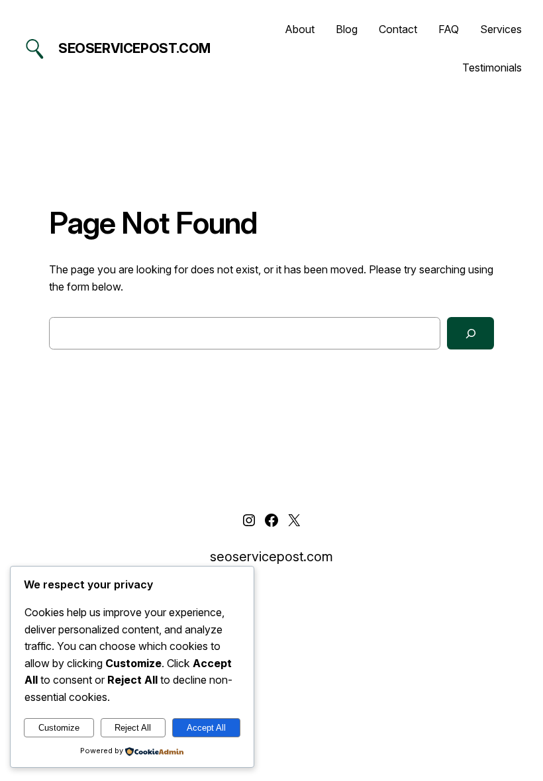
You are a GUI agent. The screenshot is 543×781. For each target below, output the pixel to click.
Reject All (133, 728)
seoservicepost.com (134, 48)
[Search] (470, 333)
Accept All (206, 728)
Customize (58, 728)
